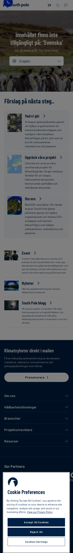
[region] (36, 512)
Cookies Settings (36, 541)
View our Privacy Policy (40, 512)
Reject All (36, 531)
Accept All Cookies (36, 522)
